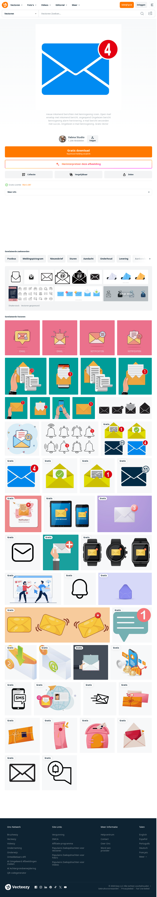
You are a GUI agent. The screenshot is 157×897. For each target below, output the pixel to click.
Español (141, 839)
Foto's (30, 5)
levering (123, 258)
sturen (73, 258)
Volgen (91, 140)
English (141, 834)
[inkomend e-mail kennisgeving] (21, 662)
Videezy (11, 843)
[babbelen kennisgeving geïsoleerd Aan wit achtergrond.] (132, 625)
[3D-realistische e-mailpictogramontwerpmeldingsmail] (125, 589)
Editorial (60, 5)
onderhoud (106, 258)
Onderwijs (12, 852)
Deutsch (141, 847)
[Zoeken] (140, 13)
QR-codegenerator (16, 872)
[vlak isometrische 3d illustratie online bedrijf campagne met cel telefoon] (131, 662)
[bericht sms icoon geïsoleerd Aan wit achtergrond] (18, 698)
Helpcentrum (105, 834)
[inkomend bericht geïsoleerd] (116, 552)
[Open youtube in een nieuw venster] (65, 887)
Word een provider (104, 849)
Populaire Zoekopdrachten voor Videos (67, 863)
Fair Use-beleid (140, 888)
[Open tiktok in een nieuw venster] (55, 887)
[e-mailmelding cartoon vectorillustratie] (57, 625)
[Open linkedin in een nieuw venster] (45, 887)
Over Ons (103, 843)
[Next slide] (145, 258)
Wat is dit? (26, 184)
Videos (44, 5)
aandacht (88, 258)
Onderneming (14, 847)
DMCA (54, 839)
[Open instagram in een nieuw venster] (41, 887)
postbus (11, 258)
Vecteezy (11, 839)
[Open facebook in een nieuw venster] (36, 887)
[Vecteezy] (5, 5)
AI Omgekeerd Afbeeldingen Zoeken (18, 862)
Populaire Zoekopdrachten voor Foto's (67, 856)
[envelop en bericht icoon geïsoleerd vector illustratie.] (22, 772)
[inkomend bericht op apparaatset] (69, 514)
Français (141, 852)
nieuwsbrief (56, 258)
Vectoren (15, 5)
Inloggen (139, 5)
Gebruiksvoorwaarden (106, 888)
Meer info (12, 192)
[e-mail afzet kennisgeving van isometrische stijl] (55, 662)
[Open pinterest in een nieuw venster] (50, 887)
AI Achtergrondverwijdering (21, 868)
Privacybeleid (125, 888)
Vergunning (57, 834)
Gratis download (77, 152)
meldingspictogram (33, 258)
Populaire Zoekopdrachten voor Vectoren (67, 849)
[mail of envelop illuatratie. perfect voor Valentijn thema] (135, 698)
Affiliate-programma (61, 843)
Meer (74, 5)
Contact (103, 839)
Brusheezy (12, 834)
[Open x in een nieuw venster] (60, 887)
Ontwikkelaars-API (16, 856)
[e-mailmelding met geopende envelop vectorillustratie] (23, 514)
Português (142, 843)
